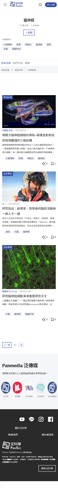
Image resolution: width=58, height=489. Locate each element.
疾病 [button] (18, 44)
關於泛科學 (21, 428)
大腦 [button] (5, 48)
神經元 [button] (28, 44)
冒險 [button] (49, 44)
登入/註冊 (51, 4)
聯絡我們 (13, 434)
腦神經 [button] (39, 44)
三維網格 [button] (7, 44)
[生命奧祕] (29, 186)
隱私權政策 (48, 434)
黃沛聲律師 (44, 459)
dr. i (4, 203)
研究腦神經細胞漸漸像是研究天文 (24, 296)
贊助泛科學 (47, 468)
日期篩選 (32, 69)
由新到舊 (5, 69)
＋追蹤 (29, 32)
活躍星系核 (7, 130)
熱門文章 (18, 63)
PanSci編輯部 (7, 459)
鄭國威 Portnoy (9, 291)
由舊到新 (18, 69)
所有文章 (6, 63)
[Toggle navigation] (5, 5)
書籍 (27, 63)
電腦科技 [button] (16, 48)
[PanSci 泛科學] (17, 4)
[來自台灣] (29, 111)
